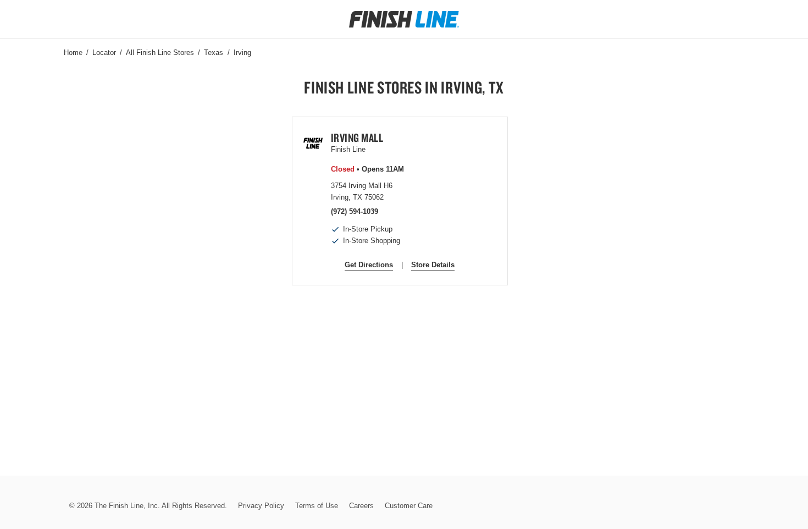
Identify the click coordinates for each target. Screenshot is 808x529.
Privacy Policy (261, 506)
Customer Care (409, 506)
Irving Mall (357, 137)
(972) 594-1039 (354, 211)
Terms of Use (316, 506)
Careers (361, 506)
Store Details (433, 265)
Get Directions (369, 265)
